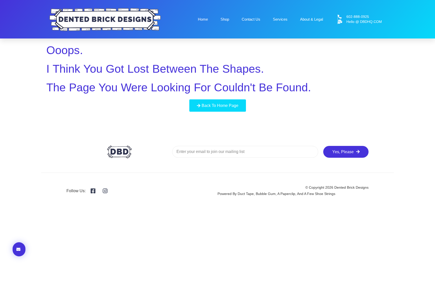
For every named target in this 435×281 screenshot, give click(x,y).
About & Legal (311, 19)
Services (280, 19)
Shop (225, 19)
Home (203, 19)
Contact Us (251, 19)
